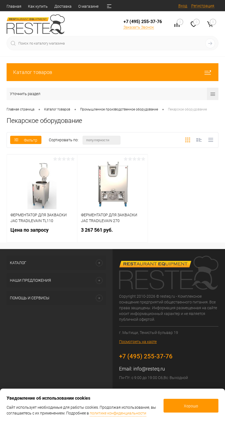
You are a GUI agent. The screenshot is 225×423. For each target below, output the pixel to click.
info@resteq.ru (149, 369)
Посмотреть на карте (138, 341)
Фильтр (30, 140)
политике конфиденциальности (118, 413)
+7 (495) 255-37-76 (142, 21)
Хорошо (191, 406)
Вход (182, 6)
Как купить (38, 6)
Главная (14, 6)
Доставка (63, 6)
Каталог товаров (32, 72)
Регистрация (202, 6)
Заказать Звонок (138, 27)
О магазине (88, 6)
